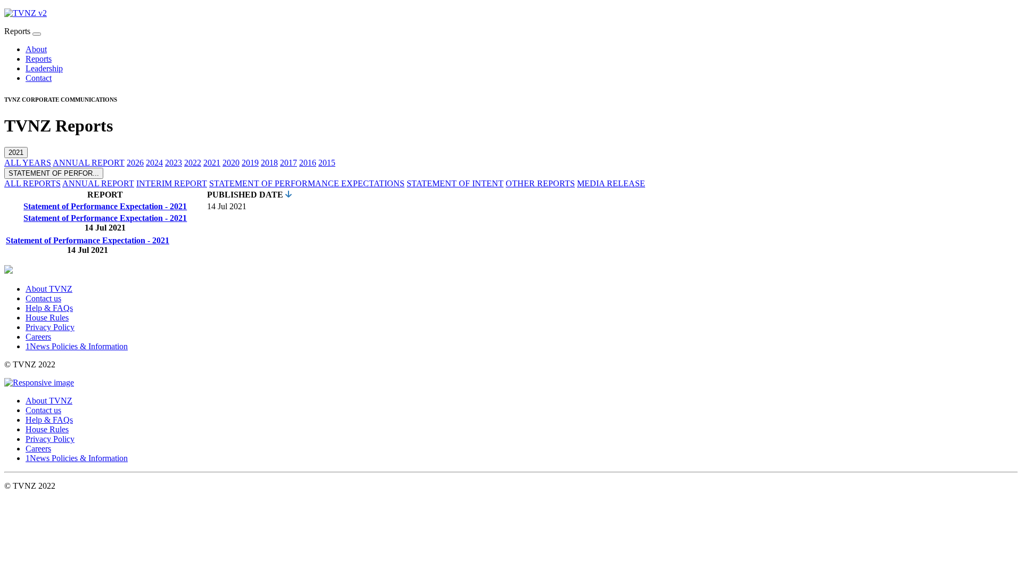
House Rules (47, 317)
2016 (307, 162)
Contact (39, 78)
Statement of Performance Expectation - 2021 (105, 206)
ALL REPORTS (32, 183)
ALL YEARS (27, 162)
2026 (135, 162)
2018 (269, 162)
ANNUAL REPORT (89, 162)
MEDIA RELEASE (611, 183)
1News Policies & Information (77, 346)
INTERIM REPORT (171, 183)
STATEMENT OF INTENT (455, 183)
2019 (250, 162)
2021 (16, 153)
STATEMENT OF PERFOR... (54, 173)
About (36, 49)
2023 (173, 162)
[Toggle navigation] (36, 34)
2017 (288, 162)
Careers (38, 336)
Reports (39, 58)
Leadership (44, 68)
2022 (192, 162)
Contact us (43, 298)
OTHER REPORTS (540, 183)
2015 (326, 162)
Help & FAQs (49, 308)
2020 (231, 162)
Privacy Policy (50, 327)
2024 (154, 162)
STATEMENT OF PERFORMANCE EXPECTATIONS (307, 183)
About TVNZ (49, 288)
